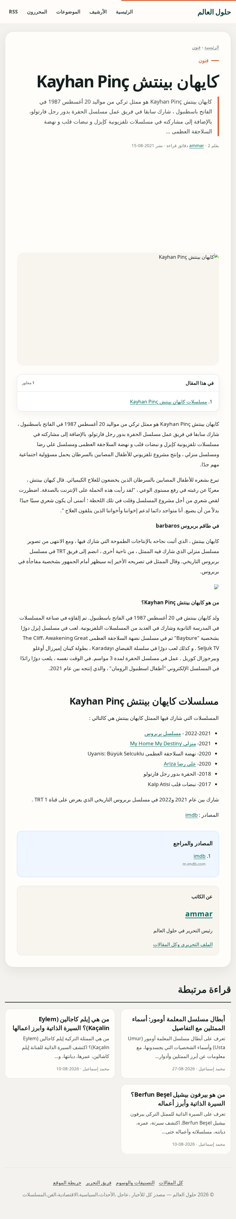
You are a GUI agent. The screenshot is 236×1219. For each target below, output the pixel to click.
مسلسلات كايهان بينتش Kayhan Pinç (168, 401)
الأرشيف (98, 11)
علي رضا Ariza (180, 763)
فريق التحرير (99, 1182)
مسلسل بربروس (162, 732)
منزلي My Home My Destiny (163, 743)
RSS (13, 11)
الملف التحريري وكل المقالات (183, 944)
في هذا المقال (118, 383)
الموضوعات (68, 11)
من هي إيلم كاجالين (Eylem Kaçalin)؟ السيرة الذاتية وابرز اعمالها (61, 1023)
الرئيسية (124, 11)
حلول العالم (214, 12)
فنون (196, 47)
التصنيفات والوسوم (135, 1182)
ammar (196, 145)
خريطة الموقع (67, 1182)
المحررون (37, 11)
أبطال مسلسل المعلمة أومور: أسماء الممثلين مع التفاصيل (178, 1023)
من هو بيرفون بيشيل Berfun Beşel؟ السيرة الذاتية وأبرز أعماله (178, 1098)
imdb (192, 814)
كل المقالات (171, 1182)
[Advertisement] (118, 201)
